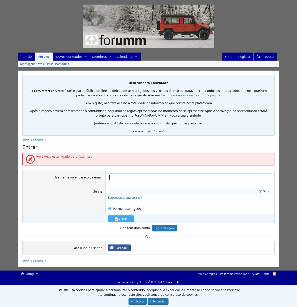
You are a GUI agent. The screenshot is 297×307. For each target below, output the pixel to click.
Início (27, 56)
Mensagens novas (32, 64)
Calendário (125, 56)
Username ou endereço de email (78, 177)
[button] (86, 57)
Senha (97, 191)
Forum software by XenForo (148, 282)
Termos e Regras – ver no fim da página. (191, 95)
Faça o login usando (87, 248)
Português (31, 274)
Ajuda (255, 274)
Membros (99, 56)
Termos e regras (206, 274)
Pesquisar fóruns (58, 64)
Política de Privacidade (234, 274)
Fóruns (43, 56)
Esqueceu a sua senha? (125, 197)
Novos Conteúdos (69, 56)
